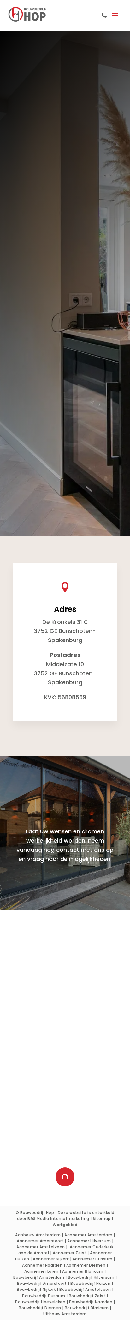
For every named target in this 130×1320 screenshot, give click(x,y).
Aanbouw (65, 963)
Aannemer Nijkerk (51, 1259)
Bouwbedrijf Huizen (90, 1283)
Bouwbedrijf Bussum (43, 1295)
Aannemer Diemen (86, 1265)
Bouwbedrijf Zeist (87, 1295)
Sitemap (102, 1218)
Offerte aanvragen (65, 881)
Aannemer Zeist (69, 1253)
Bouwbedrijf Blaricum (87, 1307)
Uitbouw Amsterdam (65, 1314)
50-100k (47, 386)
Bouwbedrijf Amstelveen (85, 1289)
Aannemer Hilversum (89, 1241)
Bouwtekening (65, 1000)
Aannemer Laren (41, 1271)
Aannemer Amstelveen (40, 1247)
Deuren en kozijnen (65, 1018)
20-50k (47, 377)
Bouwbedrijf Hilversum (91, 1277)
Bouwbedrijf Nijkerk (36, 1289)
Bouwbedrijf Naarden (91, 1301)
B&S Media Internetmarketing (58, 1218)
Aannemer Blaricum (82, 1271)
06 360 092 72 (69, 1148)
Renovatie (65, 981)
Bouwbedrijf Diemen (40, 1307)
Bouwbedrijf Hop (37, 1212)
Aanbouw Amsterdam (38, 1235)
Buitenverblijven (65, 1009)
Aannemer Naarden (42, 1265)
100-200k (49, 395)
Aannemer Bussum (93, 1259)
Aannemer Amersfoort (40, 1241)
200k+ (46, 404)
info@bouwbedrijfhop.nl (66, 1157)
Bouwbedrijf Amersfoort (42, 1283)
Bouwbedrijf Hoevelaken (40, 1301)
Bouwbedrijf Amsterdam (38, 1277)
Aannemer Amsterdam (88, 1235)
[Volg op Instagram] (65, 1176)
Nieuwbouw (65, 991)
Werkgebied (65, 1224)
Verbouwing (65, 972)
